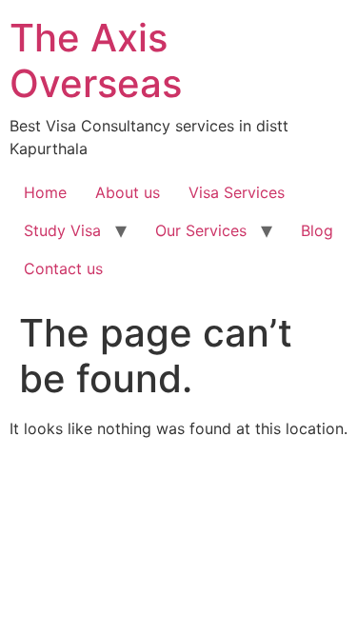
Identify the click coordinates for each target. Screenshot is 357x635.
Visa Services (236, 192)
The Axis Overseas (96, 60)
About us (127, 192)
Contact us (63, 268)
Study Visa (62, 230)
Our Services (201, 230)
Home (45, 192)
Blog (317, 230)
